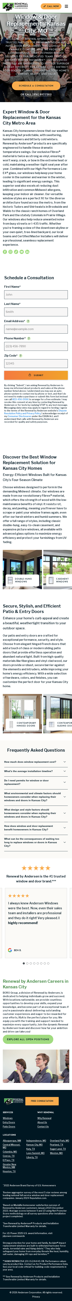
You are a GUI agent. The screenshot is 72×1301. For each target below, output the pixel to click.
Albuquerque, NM (12, 1140)
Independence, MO (36, 1140)
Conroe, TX (9, 1156)
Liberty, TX (32, 1157)
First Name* (12, 286)
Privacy (36, 1296)
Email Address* (14, 321)
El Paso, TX (8, 1160)
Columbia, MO (10, 1151)
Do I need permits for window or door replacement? (26, 782)
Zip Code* (10, 355)
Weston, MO (56, 1153)
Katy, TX (30, 1149)
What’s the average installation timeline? (28, 771)
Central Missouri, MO (11, 1146)
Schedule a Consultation (36, 85)
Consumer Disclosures (19, 416)
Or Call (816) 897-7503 (36, 94)
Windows (8, 1118)
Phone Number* (15, 338)
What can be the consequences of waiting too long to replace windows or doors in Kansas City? (31, 842)
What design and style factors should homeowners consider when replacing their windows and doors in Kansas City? (30, 813)
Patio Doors (9, 1126)
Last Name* (12, 304)
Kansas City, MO (34, 1144)
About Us (42, 1122)
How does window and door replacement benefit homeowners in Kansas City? (28, 828)
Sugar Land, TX (58, 1149)
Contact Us (43, 1126)
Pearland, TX (56, 1144)
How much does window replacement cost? (30, 761)
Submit (38, 375)
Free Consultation (42, 1101)
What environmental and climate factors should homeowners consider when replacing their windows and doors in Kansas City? (32, 797)
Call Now (53, 6)
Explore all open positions (28, 1039)
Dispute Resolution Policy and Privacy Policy (35, 412)
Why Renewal (44, 1118)
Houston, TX (9, 1171)
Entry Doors (9, 1122)
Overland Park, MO (59, 1140)
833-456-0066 (20, 399)
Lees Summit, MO (35, 1153)
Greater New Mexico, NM (9, 1165)
